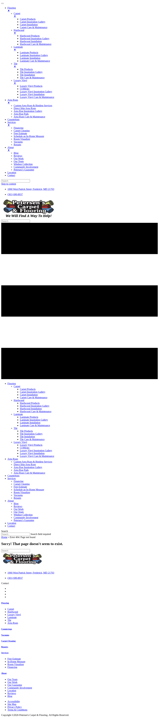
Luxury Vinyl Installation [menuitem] (32, 94)
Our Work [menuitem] (19, 158)
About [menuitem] (10, 148)
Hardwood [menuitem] (19, 31)
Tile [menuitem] (15, 65)
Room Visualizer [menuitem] (22, 139)
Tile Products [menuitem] (26, 69)
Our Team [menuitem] (19, 161)
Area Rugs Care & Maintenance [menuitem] (29, 116)
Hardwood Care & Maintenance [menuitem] (35, 44)
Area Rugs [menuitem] (12, 101)
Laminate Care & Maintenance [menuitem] (35, 61)
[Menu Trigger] (2, 3)
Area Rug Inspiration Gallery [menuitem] (28, 111)
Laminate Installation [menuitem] (30, 58)
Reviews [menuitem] (18, 155)
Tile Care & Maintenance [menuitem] (32, 77)
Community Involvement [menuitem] (26, 167)
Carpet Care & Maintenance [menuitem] (33, 27)
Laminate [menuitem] (18, 48)
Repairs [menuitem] (17, 144)
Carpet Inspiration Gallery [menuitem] (32, 21)
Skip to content (8, 184)
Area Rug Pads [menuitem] (21, 114)
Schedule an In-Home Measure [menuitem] (29, 136)
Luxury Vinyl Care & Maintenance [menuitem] (37, 97)
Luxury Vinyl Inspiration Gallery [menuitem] (36, 91)
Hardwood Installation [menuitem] (31, 41)
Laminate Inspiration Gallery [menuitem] (34, 55)
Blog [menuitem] (16, 153)
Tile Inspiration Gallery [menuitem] (31, 72)
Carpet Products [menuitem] (28, 19)
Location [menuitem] (11, 172)
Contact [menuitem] (11, 175)
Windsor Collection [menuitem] (23, 164)
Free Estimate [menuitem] (20, 133)
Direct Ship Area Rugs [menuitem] (25, 108)
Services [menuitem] (11, 123)
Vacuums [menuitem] (18, 141)
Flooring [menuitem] (11, 9)
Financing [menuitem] (18, 128)
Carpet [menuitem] (17, 15)
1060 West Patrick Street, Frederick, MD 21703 (30, 189)
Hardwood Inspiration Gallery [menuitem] (34, 38)
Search (4, 531)
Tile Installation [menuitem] (27, 74)
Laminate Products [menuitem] (29, 52)
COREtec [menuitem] (25, 88)
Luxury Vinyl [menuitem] (20, 82)
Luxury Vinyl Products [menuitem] (31, 86)
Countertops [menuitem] (13, 119)
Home (4, 537)
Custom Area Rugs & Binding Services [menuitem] (33, 105)
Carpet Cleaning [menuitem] (22, 130)
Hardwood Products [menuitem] (30, 35)
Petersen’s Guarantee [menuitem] (24, 169)
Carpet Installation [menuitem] (29, 24)
